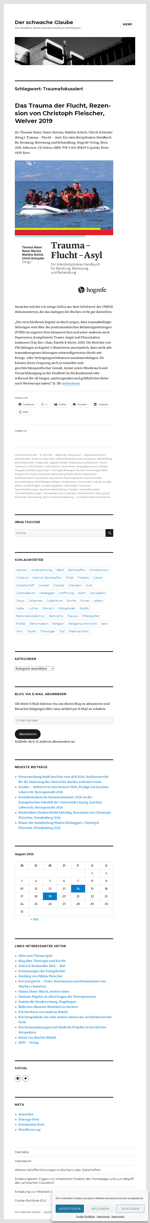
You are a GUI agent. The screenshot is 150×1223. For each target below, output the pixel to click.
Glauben (75, 585)
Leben (98, 600)
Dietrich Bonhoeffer (47, 577)
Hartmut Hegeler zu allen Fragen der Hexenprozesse (57, 996)
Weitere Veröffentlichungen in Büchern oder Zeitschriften (58, 1170)
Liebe (20, 608)
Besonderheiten (24, 462)
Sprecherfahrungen (26, 489)
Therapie (73, 489)
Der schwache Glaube (44, 22)
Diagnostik (41, 462)
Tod (62, 631)
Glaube (58, 585)
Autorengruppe (86, 458)
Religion (56, 481)
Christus (22, 577)
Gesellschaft (25, 585)
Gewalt (44, 585)
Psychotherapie (24, 481)
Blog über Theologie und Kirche (42, 961)
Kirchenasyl (93, 470)
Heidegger (47, 593)
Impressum (103, 1216)
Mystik (84, 608)
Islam (82, 593)
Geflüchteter (52, 466)
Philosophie (90, 616)
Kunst (84, 600)
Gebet (98, 577)
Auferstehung (41, 570)
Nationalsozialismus (30, 616)
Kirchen (80, 470)
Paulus (73, 616)
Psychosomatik (92, 477)
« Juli (34, 919)
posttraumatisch (24, 477)
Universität (69, 493)
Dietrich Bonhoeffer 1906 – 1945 (41, 966)
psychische (55, 477)
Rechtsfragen (42, 481)
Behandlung (104, 458)
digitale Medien (58, 462)
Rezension (74, 454)
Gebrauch (21, 466)
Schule (97, 481)
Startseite (22, 1152)
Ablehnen (100, 1208)
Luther (33, 608)
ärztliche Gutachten (43, 458)
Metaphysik (67, 608)
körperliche (22, 474)
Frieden (83, 577)
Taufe (31, 631)
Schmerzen (85, 481)
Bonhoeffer (76, 570)
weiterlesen (71, 383)
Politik (20, 623)
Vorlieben (130, 1208)
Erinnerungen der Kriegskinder (42, 971)
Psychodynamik (72, 477)
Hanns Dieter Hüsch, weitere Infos (43, 991)
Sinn (19, 631)
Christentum (98, 570)
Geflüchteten (36, 466)
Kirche (71, 600)
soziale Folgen (31, 485)
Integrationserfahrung (28, 470)
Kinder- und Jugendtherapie (58, 470)
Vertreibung (34, 497)
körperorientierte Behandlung (48, 474)
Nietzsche (56, 616)
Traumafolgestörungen (28, 493)
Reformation (39, 623)
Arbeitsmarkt (22, 458)
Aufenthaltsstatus (66, 458)
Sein (104, 623)
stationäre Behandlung (53, 489)
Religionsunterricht (82, 623)
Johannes (36, 600)
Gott (89, 585)
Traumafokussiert (89, 489)
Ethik (70, 577)
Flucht (102, 462)
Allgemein (61, 454)
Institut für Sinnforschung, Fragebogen (47, 1002)
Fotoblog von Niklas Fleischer (40, 976)
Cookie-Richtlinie (85, 1216)
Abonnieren (27, 734)
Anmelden (26, 1114)
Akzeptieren (70, 1208)
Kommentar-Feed (31, 1124)
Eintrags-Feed (28, 1119)
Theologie (47, 631)
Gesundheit (68, 466)
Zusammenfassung (62, 497)
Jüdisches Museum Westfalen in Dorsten (48, 1007)
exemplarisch (90, 462)
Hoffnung (66, 593)
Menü (127, 24)
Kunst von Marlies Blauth (37, 1037)
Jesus (20, 600)
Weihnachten (79, 631)
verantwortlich (85, 493)
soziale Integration (52, 485)
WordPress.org (29, 1129)
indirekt (103, 466)
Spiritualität (71, 485)
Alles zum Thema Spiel (35, 956)
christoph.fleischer (26, 454)
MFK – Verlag (28, 1042)
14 (78, 888)
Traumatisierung (52, 493)
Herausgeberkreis (86, 466)
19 (50, 896)
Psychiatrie (41, 477)
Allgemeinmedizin (95, 454)
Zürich (46, 497)
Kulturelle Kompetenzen (81, 474)
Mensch (48, 608)
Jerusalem (97, 593)
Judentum (55, 600)
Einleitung (75, 462)
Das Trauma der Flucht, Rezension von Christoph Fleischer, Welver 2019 (63, 113)
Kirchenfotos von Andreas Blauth (43, 1012)
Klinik (104, 470)
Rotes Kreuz (69, 481)
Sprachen (85, 485)
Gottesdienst (25, 593)
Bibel (60, 570)
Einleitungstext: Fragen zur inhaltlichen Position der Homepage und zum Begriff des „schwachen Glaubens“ (74, 1181)
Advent (21, 570)
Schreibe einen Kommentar (93, 497)
